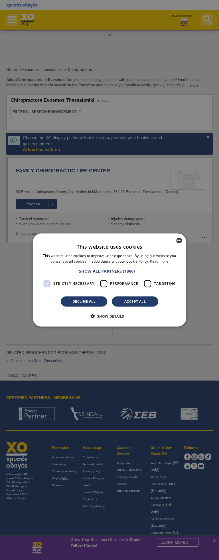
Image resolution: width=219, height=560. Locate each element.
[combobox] (179, 241)
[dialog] (109, 280)
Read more (159, 261)
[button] (109, 270)
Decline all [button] (84, 301)
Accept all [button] (135, 301)
